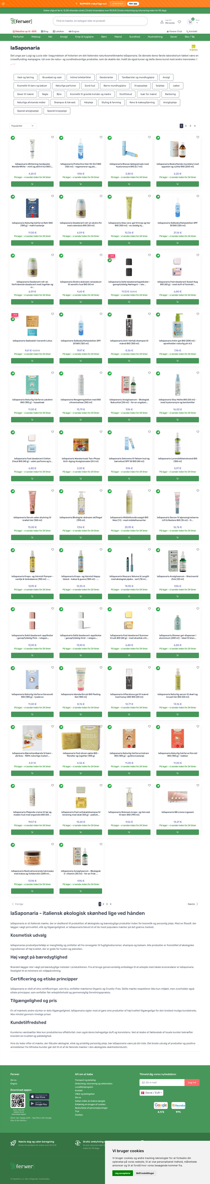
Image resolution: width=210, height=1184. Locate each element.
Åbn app (133, 3)
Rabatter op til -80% (25, 31)
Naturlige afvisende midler (31, 102)
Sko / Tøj (189, 36)
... (11, 63)
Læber (176, 85)
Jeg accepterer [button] (123, 1173)
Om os (13, 1080)
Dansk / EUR (152, 1092)
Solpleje (160, 85)
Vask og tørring (25, 77)
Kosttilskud (126, 94)
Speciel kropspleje (57, 111)
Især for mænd (149, 94)
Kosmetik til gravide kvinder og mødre (90, 94)
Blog (46, 31)
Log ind (192, 1082)
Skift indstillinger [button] (145, 1173)
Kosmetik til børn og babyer (32, 85)
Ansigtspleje (170, 102)
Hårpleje (88, 102)
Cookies (79, 1115)
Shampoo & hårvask (64, 102)
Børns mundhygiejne (115, 85)
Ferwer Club (175, 31)
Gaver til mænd (25, 94)
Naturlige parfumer (66, 85)
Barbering (170, 94)
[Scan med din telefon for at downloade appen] (18, 1100)
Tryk (77, 1111)
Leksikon (59, 31)
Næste (191, 904)
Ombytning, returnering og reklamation (93, 1083)
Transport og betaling (85, 1080)
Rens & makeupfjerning (142, 102)
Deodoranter (106, 77)
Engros (75, 31)
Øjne (59, 94)
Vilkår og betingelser (85, 1094)
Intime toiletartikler (80, 77)
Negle (45, 94)
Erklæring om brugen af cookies (90, 1104)
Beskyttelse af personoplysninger (91, 1108)
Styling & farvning (111, 102)
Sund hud (90, 85)
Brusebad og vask (52, 77)
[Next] (199, 126)
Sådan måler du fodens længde (90, 1101)
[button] (39, 1096)
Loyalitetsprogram (84, 1087)
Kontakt (193, 31)
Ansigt (166, 77)
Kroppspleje (141, 85)
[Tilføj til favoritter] (52, 137)
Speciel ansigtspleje (28, 111)
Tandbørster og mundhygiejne (138, 77)
